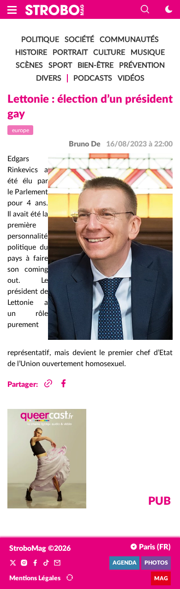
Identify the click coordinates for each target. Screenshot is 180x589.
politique (40, 39)
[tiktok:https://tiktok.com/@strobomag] (46, 563)
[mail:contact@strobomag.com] (57, 563)
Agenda (125, 563)
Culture (109, 52)
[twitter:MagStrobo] (13, 563)
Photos (156, 563)
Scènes (29, 65)
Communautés (129, 39)
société (79, 39)
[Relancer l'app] (69, 578)
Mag (161, 578)
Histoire (31, 52)
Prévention (142, 65)
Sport (60, 65)
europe (20, 130)
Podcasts (92, 78)
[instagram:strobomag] (24, 563)
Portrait (70, 52)
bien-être (96, 65)
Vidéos (131, 78)
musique (148, 52)
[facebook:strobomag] (35, 563)
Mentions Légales (34, 578)
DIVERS (48, 78)
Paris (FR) (154, 547)
